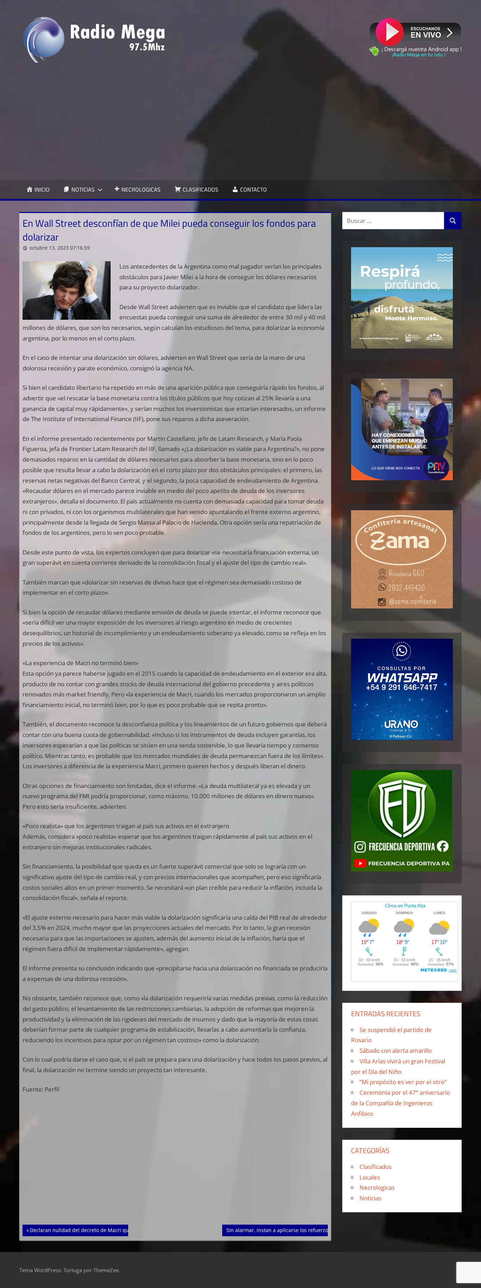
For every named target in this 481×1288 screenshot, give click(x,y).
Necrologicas (377, 1187)
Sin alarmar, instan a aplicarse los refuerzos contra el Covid (296, 1229)
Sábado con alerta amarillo (396, 1050)
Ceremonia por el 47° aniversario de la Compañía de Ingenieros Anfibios (400, 1103)
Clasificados (376, 1167)
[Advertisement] (240, 121)
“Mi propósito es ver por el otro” (403, 1082)
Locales (370, 1177)
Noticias (370, 1198)
